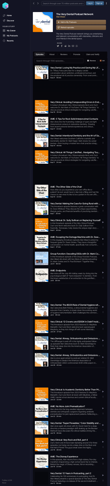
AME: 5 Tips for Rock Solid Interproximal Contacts (74, 118)
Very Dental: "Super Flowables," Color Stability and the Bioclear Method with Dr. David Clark (75, 423)
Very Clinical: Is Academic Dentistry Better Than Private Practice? (75, 389)
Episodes (39, 54)
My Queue (11, 30)
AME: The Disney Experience (64, 456)
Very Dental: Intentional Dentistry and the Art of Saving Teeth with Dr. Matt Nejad (75, 135)
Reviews (63, 54)
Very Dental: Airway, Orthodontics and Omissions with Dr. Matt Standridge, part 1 (75, 355)
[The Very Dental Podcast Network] (43, 31)
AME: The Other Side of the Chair (66, 186)
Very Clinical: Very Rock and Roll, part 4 (69, 439)
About (4, 483)
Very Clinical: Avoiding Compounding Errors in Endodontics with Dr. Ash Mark (75, 102)
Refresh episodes (67, 28)
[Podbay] (5, 8)
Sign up (99, 3)
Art (103, 61)
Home (9, 15)
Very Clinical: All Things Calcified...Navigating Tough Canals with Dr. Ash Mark (75, 152)
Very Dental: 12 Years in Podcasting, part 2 (70, 473)
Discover (10, 20)
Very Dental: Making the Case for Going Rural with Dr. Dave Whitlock (75, 203)
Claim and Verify (92, 54)
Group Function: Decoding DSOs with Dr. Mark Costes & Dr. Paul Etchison (75, 253)
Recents (10, 41)
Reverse (93, 61)
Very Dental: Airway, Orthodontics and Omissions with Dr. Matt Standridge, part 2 (75, 338)
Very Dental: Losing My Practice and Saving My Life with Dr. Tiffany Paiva (75, 67)
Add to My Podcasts (69, 22)
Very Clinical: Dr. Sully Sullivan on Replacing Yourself (75, 220)
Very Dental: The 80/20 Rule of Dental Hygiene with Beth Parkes (75, 305)
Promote (76, 54)
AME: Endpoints (58, 270)
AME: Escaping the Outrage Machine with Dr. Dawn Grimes (75, 237)
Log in (90, 3)
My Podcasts (12, 35)
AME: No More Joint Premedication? (67, 406)
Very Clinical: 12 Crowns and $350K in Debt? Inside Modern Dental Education (75, 321)
